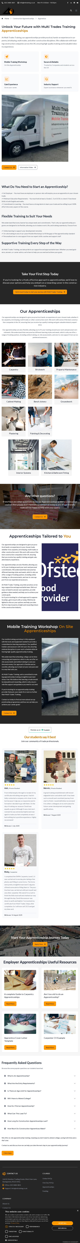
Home (7, 18)
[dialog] (40, 1225)
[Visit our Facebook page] (68, 3)
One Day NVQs (48, 1183)
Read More (11, 1004)
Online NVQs (47, 1178)
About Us (5, 1204)
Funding (45, 1191)
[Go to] (20, 981)
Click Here (7, 1153)
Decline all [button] (62, 1228)
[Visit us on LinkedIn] (71, 3)
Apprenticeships (48, 1187)
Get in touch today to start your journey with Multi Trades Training (38, 292)
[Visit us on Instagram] (74, 3)
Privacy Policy (15, 1223)
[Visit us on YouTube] (77, 3)
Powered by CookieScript (70, 1242)
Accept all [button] (62, 1223)
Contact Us (8, 167)
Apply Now (39, 944)
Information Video (26, 167)
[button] (27, 1240)
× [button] (77, 1210)
